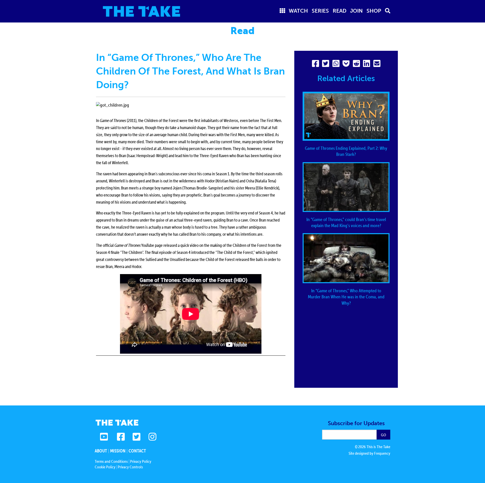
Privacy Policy (140, 461)
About (101, 450)
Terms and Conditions (111, 461)
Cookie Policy (105, 466)
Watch (298, 11)
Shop (374, 11)
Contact (137, 450)
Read (340, 11)
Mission (118, 450)
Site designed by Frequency (369, 453)
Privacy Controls (130, 466)
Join (356, 11)
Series (320, 11)
